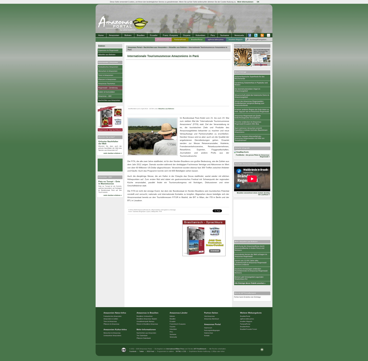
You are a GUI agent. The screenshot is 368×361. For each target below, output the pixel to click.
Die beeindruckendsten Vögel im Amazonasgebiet (247, 90)
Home (101, 35)
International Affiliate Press (175, 349)
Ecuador (154, 35)
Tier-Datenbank (142, 335)
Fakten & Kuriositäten (106, 92)
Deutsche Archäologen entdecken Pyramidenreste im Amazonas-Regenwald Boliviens (251, 271)
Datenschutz (208, 333)
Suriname (224, 35)
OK (258, 2)
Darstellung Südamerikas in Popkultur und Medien (251, 84)
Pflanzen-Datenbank (144, 338)
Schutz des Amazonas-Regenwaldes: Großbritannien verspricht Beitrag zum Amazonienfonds (249, 103)
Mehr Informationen (245, 2)
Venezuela (239, 35)
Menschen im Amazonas (112, 333)
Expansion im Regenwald (108, 50)
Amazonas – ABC (105, 96)
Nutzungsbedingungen (212, 330)
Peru (213, 35)
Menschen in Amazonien (107, 71)
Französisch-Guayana (177, 324)
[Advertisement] (178, 83)
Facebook (132, 351)
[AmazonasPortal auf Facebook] (250, 35)
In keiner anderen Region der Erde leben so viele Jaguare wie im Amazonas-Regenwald (252, 111)
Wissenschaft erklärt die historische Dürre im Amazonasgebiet (252, 96)
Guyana (186, 35)
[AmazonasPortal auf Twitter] (256, 35)
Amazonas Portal (135, 47)
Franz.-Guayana (170, 35)
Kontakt (206, 335)
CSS (184, 351)
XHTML (178, 351)
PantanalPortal (180, 40)
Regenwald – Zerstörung (108, 88)
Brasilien (141, 35)
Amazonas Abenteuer (211, 319)
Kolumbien (200, 35)
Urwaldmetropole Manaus (145, 321)
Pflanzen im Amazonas (111, 324)
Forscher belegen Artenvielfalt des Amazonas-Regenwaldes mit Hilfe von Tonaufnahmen (249, 138)
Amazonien (114, 35)
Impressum (208, 328)
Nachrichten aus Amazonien (155, 47)
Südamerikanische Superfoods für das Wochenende (249, 78)
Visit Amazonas (209, 316)
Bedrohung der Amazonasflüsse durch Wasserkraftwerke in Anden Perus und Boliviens (249, 248)
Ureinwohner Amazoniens (112, 335)
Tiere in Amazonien (105, 75)
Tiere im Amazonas (110, 321)
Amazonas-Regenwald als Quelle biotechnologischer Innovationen (248, 117)
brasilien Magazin (236, 40)
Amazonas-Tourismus (106, 84)
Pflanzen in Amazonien (107, 79)
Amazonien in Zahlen (110, 319)
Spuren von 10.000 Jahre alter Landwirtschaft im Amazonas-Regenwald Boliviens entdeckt (251, 263)
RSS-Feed (150, 351)
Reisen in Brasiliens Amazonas (147, 324)
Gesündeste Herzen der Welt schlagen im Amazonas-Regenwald (251, 255)
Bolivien (128, 35)
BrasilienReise (197, 40)
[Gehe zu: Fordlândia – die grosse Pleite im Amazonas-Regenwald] (241, 152)
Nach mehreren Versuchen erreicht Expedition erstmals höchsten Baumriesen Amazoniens (251, 130)
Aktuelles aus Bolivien (178, 47)
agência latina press (216, 40)
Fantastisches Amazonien (108, 67)
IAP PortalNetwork (200, 349)
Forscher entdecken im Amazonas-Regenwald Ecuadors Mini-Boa (248, 123)
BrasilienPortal (163, 40)
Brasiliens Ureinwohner (145, 316)
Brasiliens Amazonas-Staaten (147, 319)
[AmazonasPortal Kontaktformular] (268, 35)
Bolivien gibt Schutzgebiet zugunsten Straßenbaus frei (249, 278)
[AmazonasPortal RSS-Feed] (262, 35)
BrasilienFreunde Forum (248, 329)
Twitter (141, 351)
